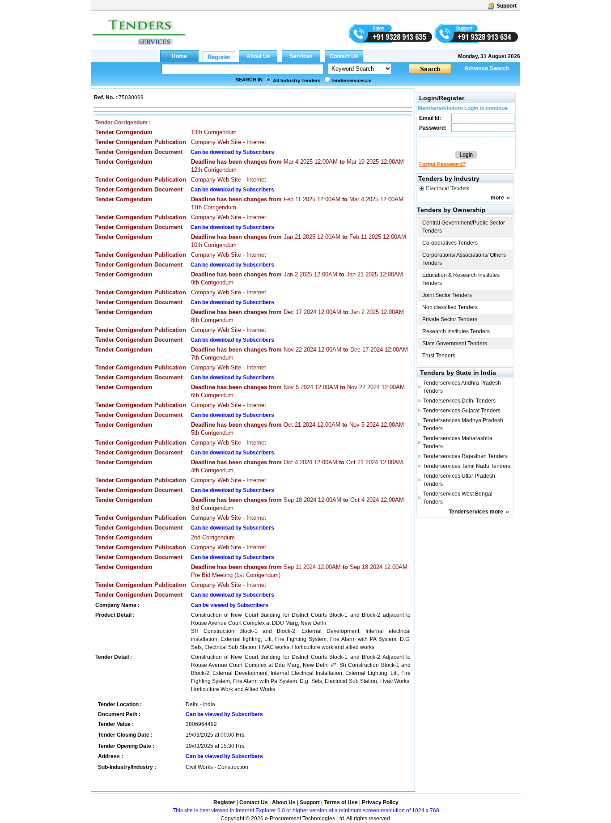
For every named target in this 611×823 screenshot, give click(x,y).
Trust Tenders (438, 355)
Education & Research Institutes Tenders (461, 279)
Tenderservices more (476, 512)
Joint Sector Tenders (447, 295)
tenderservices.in (351, 80)
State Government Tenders (454, 343)
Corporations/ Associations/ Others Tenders (464, 259)
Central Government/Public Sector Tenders (463, 227)
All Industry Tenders (296, 80)
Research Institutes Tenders (456, 331)
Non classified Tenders (450, 307)
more (497, 198)
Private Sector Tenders (449, 319)
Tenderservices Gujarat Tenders (462, 410)
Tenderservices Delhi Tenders (459, 401)
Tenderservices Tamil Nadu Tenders (466, 466)
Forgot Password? (442, 164)
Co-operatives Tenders (450, 243)
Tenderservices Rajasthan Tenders (465, 456)
